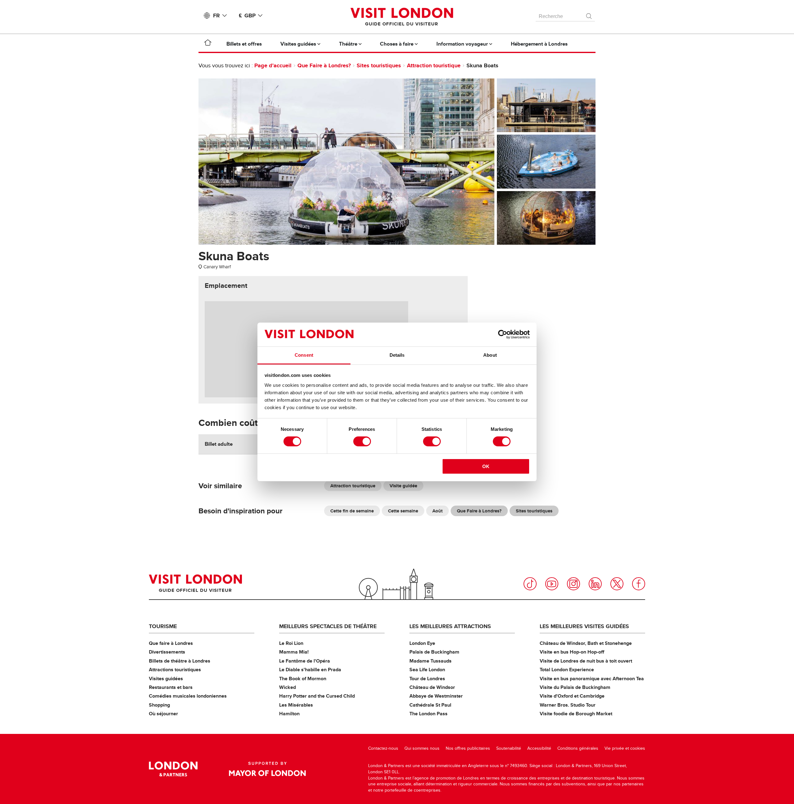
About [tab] (490, 355)
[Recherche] (589, 14)
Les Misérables (296, 704)
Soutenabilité (508, 748)
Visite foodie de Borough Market (576, 713)
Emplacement (226, 285)
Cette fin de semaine (352, 510)
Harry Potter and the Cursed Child (317, 695)
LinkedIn (595, 583)
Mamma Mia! (294, 651)
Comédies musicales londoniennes (188, 695)
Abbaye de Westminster (436, 695)
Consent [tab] (304, 355)
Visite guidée (403, 485)
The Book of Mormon (302, 678)
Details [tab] (397, 355)
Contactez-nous (383, 748)
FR (216, 15)
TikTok (530, 583)
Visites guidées (166, 678)
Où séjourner (163, 713)
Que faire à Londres (171, 643)
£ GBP (247, 15)
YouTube (551, 583)
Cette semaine (403, 510)
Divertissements (167, 651)
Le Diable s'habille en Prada (310, 669)
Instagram (573, 583)
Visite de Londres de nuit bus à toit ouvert (586, 660)
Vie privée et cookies (624, 748)
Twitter (616, 583)
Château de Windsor (432, 687)
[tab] (226, 285)
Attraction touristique (434, 65)
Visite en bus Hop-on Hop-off (572, 651)
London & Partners (173, 769)
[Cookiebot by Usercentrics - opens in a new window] (502, 334)
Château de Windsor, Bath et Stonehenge (586, 643)
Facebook (638, 583)
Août (437, 510)
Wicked (287, 687)
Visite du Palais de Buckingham (575, 687)
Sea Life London (427, 669)
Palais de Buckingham (434, 651)
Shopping (159, 704)
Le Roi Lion (291, 643)
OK (485, 466)
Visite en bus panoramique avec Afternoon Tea (592, 678)
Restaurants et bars (171, 687)
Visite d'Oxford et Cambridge (572, 695)
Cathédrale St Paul (430, 704)
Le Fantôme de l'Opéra (304, 660)
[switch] (362, 441)
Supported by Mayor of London (267, 769)
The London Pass (428, 713)
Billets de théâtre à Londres (179, 660)
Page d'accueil (273, 65)
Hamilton (289, 713)
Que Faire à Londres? (324, 65)
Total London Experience (567, 669)
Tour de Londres (427, 678)
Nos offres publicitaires (468, 748)
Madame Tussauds (430, 660)
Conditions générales (577, 748)
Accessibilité (539, 748)
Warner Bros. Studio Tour (568, 704)
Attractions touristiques (175, 669)
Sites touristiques (379, 65)
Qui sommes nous (421, 748)
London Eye (422, 643)
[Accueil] (207, 44)
